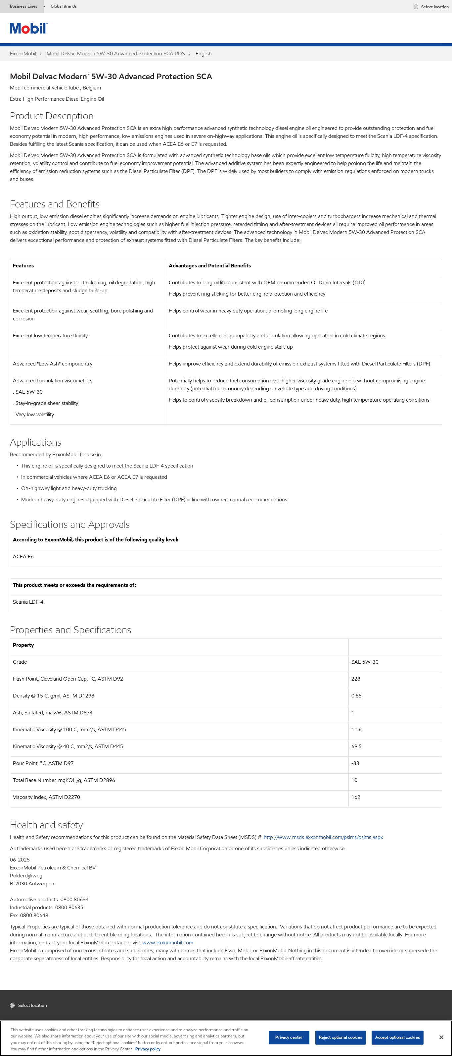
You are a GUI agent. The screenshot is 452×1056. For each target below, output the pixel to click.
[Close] (441, 1037)
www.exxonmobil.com (167, 942)
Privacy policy (147, 1049)
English (204, 53)
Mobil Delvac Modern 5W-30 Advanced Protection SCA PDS (116, 53)
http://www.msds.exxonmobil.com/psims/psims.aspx (323, 837)
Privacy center (288, 1037)
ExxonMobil (23, 53)
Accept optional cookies (397, 1037)
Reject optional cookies (340, 1037)
